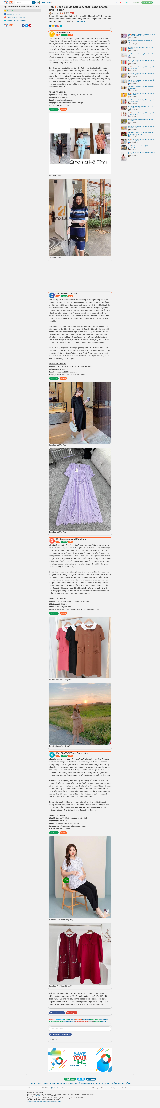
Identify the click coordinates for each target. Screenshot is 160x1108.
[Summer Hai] (129, 44)
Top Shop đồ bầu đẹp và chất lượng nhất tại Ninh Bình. (141, 153)
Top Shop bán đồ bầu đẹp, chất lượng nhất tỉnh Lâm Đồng (141, 87)
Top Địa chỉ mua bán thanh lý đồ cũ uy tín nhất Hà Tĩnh (140, 146)
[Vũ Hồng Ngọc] (129, 123)
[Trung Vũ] (129, 77)
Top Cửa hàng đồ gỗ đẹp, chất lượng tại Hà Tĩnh (141, 41)
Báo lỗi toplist (71, 1013)
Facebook (23, 25)
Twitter (26, 25)
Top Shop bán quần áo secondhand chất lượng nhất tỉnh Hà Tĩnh (140, 133)
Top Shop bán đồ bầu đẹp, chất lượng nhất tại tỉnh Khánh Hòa (141, 61)
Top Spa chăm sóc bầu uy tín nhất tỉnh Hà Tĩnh (140, 54)
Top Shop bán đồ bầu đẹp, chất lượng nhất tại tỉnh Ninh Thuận (141, 74)
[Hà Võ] (129, 37)
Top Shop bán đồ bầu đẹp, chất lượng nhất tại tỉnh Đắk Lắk (141, 67)
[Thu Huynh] (129, 96)
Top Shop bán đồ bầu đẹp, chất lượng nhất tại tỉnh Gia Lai (141, 94)
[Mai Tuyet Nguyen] (129, 50)
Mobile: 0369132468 (42, 1088)
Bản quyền (65, 1088)
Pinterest (29, 25)
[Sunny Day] (129, 83)
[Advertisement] (80, 276)
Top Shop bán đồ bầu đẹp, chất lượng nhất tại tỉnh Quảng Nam (141, 80)
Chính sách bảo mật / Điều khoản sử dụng (39, 1101)
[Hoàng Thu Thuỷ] (50, 13)
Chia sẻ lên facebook (57, 1013)
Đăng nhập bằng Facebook (62, 1034)
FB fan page (104, 1088)
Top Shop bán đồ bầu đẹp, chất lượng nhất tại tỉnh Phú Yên (141, 126)
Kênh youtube (115, 1088)
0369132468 (37, 1096)
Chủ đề (124, 1088)
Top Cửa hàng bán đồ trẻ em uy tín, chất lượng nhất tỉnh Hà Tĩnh (140, 107)
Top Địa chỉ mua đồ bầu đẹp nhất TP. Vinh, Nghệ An (141, 48)
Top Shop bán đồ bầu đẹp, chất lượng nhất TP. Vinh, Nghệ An (141, 113)
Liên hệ (131, 1088)
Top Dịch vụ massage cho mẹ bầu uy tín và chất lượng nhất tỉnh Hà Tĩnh (141, 34)
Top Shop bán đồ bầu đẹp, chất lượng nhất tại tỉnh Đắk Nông (141, 100)
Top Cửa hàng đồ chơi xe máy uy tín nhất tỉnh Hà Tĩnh (140, 120)
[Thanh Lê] (129, 156)
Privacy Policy (57, 1101)
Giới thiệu (30, 1088)
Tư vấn (70, 35)
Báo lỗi (72, 13)
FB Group (95, 1088)
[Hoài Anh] (129, 116)
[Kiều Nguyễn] (129, 149)
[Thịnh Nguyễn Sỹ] (129, 90)
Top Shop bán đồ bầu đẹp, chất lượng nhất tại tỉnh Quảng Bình (141, 140)
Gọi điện (64, 35)
